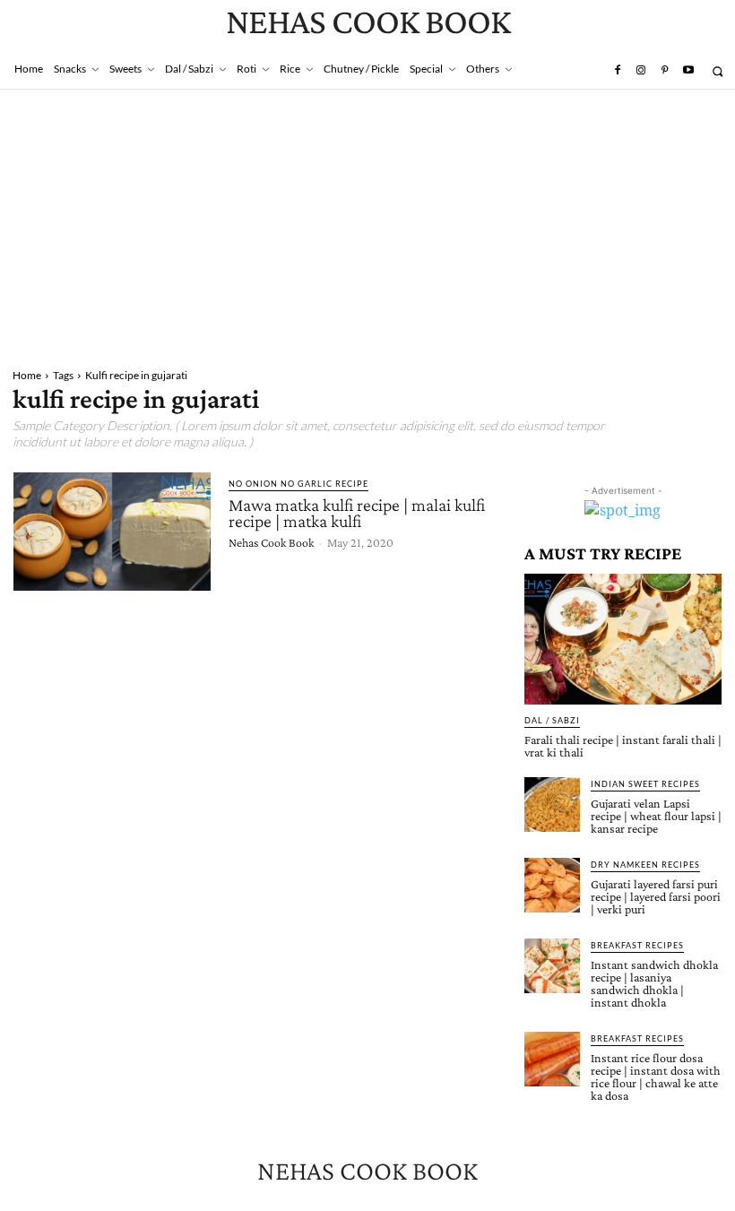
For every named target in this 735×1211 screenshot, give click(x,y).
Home (27, 375)
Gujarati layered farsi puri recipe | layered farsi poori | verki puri (656, 896)
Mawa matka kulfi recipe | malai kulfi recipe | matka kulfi (357, 513)
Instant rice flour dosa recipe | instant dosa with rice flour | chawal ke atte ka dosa (656, 1077)
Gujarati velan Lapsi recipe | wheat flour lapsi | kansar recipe (656, 815)
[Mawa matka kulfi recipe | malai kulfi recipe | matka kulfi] (112, 531)
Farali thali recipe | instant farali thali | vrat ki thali (623, 745)
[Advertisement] (367, 224)
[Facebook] (616, 70)
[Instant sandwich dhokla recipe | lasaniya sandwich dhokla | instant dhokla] (552, 966)
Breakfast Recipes (637, 945)
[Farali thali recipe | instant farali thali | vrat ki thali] (623, 639)
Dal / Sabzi (552, 720)
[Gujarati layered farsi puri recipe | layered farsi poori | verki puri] (552, 885)
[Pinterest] (664, 70)
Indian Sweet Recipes (645, 784)
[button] (717, 71)
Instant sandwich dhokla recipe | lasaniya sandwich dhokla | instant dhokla (654, 983)
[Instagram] (641, 70)
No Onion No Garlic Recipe (298, 484)
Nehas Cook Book (271, 542)
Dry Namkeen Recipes (645, 864)
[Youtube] (688, 70)
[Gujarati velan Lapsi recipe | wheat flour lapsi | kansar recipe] (552, 805)
